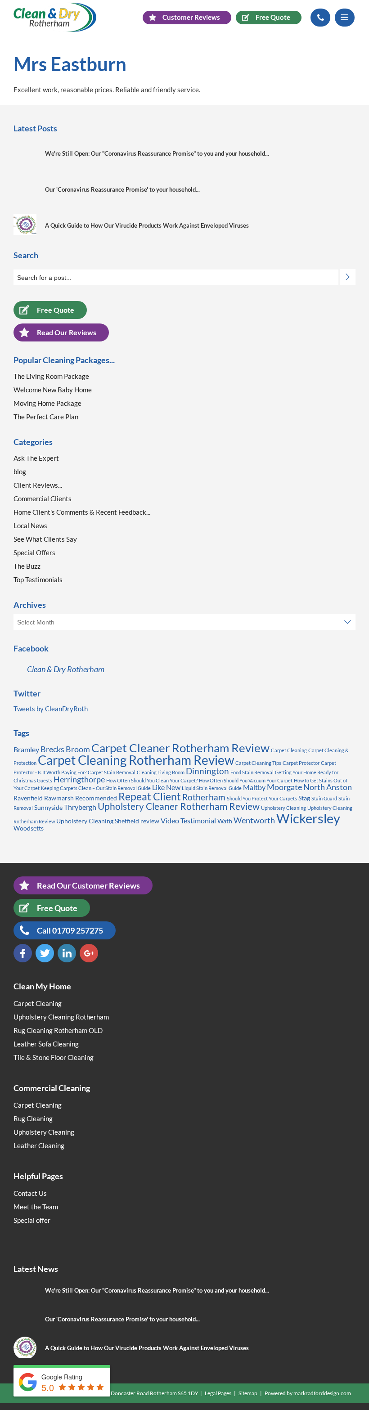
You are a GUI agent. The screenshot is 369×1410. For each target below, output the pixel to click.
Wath (224, 821)
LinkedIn (67, 953)
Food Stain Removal (252, 772)
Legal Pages (218, 1393)
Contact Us (30, 1193)
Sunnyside (48, 807)
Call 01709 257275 (70, 930)
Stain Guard (324, 798)
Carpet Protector (301, 763)
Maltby (254, 787)
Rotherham (203, 797)
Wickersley (308, 818)
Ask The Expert (36, 458)
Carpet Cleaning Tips (258, 763)
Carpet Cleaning (289, 750)
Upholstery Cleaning (283, 808)
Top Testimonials (38, 579)
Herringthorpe (79, 779)
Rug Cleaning (33, 1118)
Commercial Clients (43, 498)
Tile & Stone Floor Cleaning (54, 1057)
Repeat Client (149, 796)
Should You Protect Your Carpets (262, 798)
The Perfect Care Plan (46, 417)
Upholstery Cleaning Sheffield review (107, 821)
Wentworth (254, 820)
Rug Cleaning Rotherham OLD (58, 1030)
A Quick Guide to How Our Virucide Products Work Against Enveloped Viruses (147, 225)
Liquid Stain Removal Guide (212, 788)
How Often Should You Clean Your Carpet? (152, 780)
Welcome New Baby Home (53, 390)
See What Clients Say (45, 539)
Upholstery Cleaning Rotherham (61, 1017)
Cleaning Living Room (160, 772)
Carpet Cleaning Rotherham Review (136, 760)
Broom (78, 749)
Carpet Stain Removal (111, 772)
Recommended (96, 798)
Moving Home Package (47, 403)
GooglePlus (89, 953)
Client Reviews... (38, 485)
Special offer (32, 1220)
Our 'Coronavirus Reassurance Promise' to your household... (122, 189)
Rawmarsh (59, 798)
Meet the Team (36, 1207)
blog (20, 471)
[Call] (320, 18)
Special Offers (34, 552)
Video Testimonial (188, 820)
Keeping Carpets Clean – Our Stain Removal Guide (96, 788)
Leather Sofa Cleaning (46, 1044)
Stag (304, 798)
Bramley (26, 749)
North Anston (327, 787)
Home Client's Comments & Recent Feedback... (82, 512)
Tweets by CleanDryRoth (51, 709)
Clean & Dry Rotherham (65, 669)
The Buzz (27, 566)
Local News (30, 525)
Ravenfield (28, 798)
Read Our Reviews (66, 332)
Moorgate (284, 787)
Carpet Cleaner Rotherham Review (180, 748)
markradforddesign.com (322, 1393)
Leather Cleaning (39, 1145)
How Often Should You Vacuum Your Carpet (245, 780)
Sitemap (247, 1393)
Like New (166, 787)
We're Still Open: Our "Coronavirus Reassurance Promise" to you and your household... (157, 153)
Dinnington (207, 771)
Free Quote (55, 309)
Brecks (52, 749)
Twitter (45, 953)
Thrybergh (80, 807)
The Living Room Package (51, 376)
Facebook (23, 953)
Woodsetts (29, 828)
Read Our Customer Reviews (88, 885)
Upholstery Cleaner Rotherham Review (179, 806)
